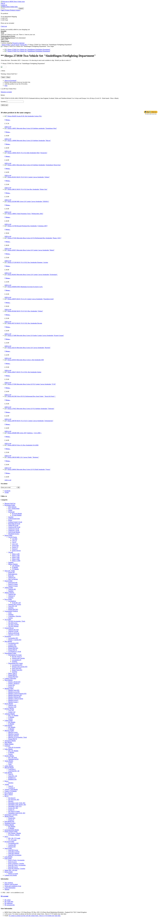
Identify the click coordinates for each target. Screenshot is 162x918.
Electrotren (7, 636)
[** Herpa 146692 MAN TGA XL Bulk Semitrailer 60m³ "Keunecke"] (25, 153)
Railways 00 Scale (13, 633)
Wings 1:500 (16, 555)
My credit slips (8, 901)
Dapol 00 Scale (12, 582)
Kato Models (8, 772)
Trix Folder (7, 619)
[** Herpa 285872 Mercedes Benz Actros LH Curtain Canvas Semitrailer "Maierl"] (29, 250)
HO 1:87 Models (13, 751)
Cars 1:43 (15, 544)
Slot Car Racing (13, 579)
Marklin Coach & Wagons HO (17, 693)
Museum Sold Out (9, 503)
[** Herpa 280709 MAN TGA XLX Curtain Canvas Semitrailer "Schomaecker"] (28, 421)
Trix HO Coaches (13, 624)
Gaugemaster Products (11, 611)
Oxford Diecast (9, 628)
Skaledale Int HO (13, 759)
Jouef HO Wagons (13, 853)
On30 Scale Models (14, 532)
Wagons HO (12, 846)
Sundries (10, 517)
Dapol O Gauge (13, 586)
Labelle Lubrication (10, 678)
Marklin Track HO (13, 690)
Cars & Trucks (12, 537)
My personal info (9, 905)
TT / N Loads (12, 840)
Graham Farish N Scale (15, 522)
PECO (6, 796)
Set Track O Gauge (14, 811)
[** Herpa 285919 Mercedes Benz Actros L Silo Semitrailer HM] (24, 360)
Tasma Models (8, 761)
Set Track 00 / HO (13, 799)
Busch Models (8, 703)
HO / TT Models (13, 715)
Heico (6, 836)
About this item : (6, 60)
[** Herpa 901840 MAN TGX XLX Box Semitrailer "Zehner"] (23, 311)
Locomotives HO (13, 643)
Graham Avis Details (10, 875)
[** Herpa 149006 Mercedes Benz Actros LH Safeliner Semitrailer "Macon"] (27, 140)
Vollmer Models (9, 825)
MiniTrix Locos (13, 732)
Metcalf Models (9, 767)
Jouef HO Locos (13, 850)
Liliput (10, 510)
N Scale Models (16, 515)
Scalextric (7, 745)
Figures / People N (13, 683)
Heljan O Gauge (13, 873)
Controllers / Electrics (14, 616)
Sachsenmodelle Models (11, 830)
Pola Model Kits (9, 821)
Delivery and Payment (11, 884)
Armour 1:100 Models (11, 789)
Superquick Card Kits (10, 814)
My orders (7, 900)
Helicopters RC (12, 574)
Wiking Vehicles (9, 592)
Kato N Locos (12, 862)
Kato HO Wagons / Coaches (16, 868)
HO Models (11, 722)
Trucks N (15, 549)
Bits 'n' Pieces (8, 794)
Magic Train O (12, 673)
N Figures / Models (14, 835)
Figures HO (11, 818)
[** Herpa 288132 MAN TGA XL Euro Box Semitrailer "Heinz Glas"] (25, 189)
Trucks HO (15, 545)
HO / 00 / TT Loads (14, 838)
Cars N (14, 542)
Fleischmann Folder (10, 653)
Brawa (6, 781)
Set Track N (11, 798)
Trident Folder (8, 587)
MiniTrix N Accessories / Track (17, 737)
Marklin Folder (8, 688)
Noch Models (8, 680)
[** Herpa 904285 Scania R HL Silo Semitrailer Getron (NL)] (23, 116)
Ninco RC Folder (9, 571)
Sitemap (6, 889)
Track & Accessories (14, 747)
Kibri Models (8, 725)
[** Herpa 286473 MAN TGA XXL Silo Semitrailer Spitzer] (22, 372)
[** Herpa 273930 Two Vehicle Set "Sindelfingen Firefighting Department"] (27, 49)
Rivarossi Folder (9, 841)
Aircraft (10, 552)
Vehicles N (11, 596)
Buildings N (11, 777)
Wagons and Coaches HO (19, 666)
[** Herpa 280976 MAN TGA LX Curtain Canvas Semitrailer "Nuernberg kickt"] (29, 299)
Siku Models (8, 742)
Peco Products (8, 793)
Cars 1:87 (11, 710)
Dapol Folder (8, 581)
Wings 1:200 (16, 554)
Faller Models (8, 749)
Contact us (4, 5)
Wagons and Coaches (14, 604)
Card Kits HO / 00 (13, 771)
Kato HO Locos (13, 867)
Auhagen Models (9, 714)
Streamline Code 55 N (14, 806)
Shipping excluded (6, 92)
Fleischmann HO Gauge (15, 663)
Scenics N (11, 809)
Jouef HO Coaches (14, 851)
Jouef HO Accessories (14, 855)
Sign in (3, 3)
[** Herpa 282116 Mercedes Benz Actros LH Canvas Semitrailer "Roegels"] (27, 347)
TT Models (15, 569)
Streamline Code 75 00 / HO (16, 803)
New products (8, 882)
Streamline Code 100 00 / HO (17, 804)
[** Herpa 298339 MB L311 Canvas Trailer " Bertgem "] (21, 457)
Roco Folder (8, 599)
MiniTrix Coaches (13, 734)
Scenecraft (11, 512)
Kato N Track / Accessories (16, 860)
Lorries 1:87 (11, 712)
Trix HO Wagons (13, 626)
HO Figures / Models (14, 833)
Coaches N (11, 788)
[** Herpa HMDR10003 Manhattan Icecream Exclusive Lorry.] (23, 286)
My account (4, 896)
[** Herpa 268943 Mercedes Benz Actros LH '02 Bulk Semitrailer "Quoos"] (27, 469)
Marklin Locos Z (13, 700)
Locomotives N (16, 660)
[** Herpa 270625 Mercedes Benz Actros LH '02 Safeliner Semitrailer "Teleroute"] (29, 408)
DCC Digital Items (13, 508)
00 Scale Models (17, 513)
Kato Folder (8, 858)
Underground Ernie (14, 518)
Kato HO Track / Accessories (17, 865)
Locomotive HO (13, 638)
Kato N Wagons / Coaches (16, 863)
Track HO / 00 (12, 606)
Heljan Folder (8, 872)
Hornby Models (9, 756)
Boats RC (11, 576)
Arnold (6, 784)
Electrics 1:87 (12, 707)
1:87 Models (15, 565)
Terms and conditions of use (12, 886)
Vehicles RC (12, 577)
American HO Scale (14, 527)
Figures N (11, 820)
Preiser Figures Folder (11, 831)
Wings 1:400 (16, 557)
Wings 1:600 (16, 559)
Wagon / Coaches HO (14, 640)
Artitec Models (8, 766)
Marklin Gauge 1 (13, 702)
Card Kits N (11, 769)
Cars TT (14, 540)
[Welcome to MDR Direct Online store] (13, 1)
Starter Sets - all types (10, 870)
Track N (10, 774)
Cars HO (14, 539)
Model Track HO (17, 670)
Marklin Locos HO (14, 692)
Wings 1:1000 (16, 560)
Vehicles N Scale (13, 631)
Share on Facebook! (10, 80)
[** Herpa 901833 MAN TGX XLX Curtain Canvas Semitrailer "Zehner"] (27, 177)
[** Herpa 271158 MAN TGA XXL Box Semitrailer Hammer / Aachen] (26, 262)
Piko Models (8, 641)
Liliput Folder (8, 720)
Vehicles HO (12, 589)
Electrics (10, 783)
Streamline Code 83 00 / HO (16, 813)
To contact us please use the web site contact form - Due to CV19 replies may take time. (35, 915)
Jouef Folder (8, 848)
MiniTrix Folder (9, 730)
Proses (10, 520)
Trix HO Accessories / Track (16, 621)
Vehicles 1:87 (12, 705)
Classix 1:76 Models (10, 791)
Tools (10, 613)
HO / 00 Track (12, 757)
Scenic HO (11, 685)
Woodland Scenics (13, 534)
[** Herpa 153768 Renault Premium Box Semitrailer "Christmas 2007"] (26, 226)
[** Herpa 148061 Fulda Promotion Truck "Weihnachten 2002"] (23, 213)
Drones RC (11, 572)
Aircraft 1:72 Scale (13, 634)
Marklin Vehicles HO (14, 697)
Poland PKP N (12, 650)
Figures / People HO (14, 682)
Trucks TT (15, 547)
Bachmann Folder (9, 505)
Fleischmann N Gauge (15, 655)
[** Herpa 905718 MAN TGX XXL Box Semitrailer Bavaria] (23, 323)
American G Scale (13, 530)
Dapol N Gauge (13, 584)
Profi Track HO (16, 668)
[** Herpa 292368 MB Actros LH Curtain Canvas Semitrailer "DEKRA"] (26, 201)
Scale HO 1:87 (16, 602)
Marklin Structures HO (15, 695)
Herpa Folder (8, 535)
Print (5, 85)
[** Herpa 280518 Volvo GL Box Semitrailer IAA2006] (21, 445)
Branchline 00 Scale (14, 523)
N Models (15, 567)
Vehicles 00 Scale (13, 629)
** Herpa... (7, 120)
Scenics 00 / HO (13, 808)
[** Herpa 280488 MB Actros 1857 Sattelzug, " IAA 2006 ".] (23, 433)
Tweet (3, 77)
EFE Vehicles (12, 507)
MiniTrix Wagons (13, 735)
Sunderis (10, 608)
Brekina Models (9, 708)
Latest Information (9, 887)
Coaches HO (12, 645)
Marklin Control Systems (15, 698)
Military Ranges (13, 564)
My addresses (8, 903)
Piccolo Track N (17, 656)
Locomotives (12, 601)
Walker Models (9, 744)
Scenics (10, 618)
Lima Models (8, 857)
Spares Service (16, 550)
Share (8, 77)
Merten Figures (9, 816)
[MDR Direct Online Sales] (9, 6)
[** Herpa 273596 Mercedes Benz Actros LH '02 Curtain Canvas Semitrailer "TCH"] (30, 384)
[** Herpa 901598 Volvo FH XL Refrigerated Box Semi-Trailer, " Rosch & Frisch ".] (30, 396)
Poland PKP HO (13, 609)
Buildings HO (12, 646)
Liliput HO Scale (13, 525)
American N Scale (13, 528)
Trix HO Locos (12, 623)
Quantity (3, 101)
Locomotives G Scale (14, 651)
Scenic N (11, 687)
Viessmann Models (10, 740)
